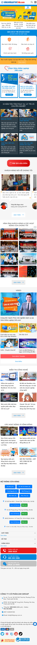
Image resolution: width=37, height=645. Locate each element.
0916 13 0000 (14, 565)
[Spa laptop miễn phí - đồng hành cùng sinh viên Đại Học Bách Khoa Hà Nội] (9, 452)
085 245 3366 (14, 558)
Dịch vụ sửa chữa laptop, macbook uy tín (27, 87)
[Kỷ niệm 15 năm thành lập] (9, 234)
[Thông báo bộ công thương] (22, 640)
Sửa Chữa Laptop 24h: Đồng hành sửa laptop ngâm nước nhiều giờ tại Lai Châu (9, 441)
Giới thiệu (5, 533)
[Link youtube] (16, 634)
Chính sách (5, 543)
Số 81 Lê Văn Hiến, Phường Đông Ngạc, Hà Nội (19, 527)
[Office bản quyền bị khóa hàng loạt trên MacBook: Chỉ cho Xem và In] (9, 376)
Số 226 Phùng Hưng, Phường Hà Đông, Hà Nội (20, 510)
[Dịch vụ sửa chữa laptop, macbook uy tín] (28, 79)
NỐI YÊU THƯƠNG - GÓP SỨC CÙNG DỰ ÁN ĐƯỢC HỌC (28, 461)
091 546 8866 (8, 609)
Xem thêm (22, 62)
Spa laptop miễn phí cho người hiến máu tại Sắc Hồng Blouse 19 (28, 440)
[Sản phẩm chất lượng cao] (7, 641)
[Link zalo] (11, 634)
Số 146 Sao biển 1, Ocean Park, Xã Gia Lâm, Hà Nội (19, 501)
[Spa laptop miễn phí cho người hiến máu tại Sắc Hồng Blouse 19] (28, 431)
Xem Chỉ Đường (14, 505)
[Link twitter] (2, 634)
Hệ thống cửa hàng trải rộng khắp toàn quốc (9, 87)
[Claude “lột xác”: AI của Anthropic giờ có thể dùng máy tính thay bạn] (28, 397)
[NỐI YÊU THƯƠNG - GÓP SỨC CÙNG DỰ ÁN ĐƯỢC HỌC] (28, 452)
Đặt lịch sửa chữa (19, 163)
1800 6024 (12, 551)
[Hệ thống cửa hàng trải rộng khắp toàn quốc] (9, 79)
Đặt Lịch (24, 505)
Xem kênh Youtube (18, 356)
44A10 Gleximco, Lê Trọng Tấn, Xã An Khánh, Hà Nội (19, 518)
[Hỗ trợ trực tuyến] (35, 624)
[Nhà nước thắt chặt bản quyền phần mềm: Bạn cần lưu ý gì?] (9, 397)
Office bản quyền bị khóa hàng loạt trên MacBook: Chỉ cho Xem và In (8, 387)
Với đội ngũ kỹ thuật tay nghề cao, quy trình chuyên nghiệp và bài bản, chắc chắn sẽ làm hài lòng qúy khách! (27, 91)
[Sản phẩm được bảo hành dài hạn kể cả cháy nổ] (18, 14)
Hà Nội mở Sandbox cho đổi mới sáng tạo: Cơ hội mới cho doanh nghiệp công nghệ (28, 387)
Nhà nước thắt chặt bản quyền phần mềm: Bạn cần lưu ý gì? (8, 406)
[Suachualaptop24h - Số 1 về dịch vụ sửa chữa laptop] (8, 2)
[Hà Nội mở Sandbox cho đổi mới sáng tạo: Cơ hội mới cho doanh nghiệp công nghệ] (28, 376)
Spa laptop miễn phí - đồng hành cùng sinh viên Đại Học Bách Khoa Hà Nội (9, 462)
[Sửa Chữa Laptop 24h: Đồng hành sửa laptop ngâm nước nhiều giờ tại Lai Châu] (9, 431)
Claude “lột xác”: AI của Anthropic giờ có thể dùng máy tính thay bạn (27, 406)
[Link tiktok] (21, 634)
